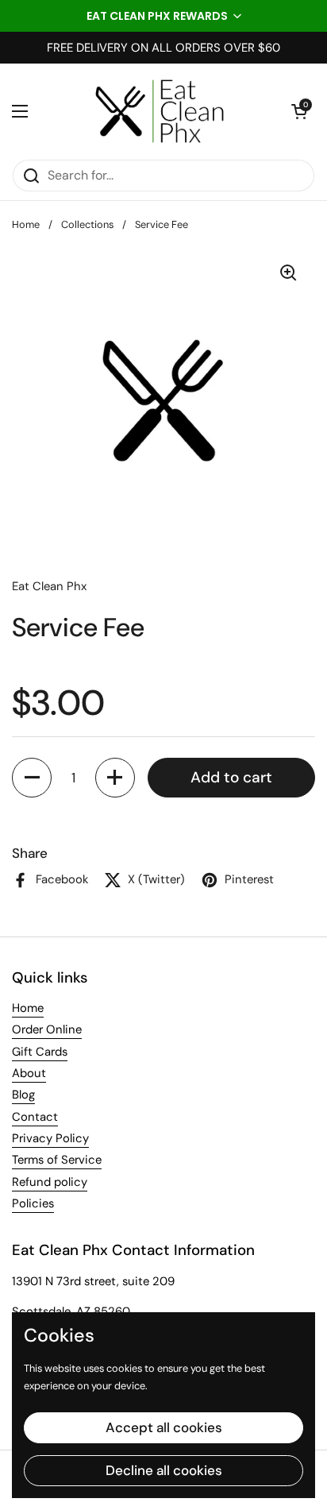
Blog (23, 1095)
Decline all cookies (164, 1470)
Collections (87, 224)
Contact (35, 1117)
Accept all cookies (164, 1427)
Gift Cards (39, 1052)
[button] (163, 16)
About (29, 1073)
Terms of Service (57, 1160)
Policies (33, 1203)
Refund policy (49, 1182)
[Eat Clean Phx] (159, 111)
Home (26, 224)
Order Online (47, 1029)
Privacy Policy (50, 1138)
